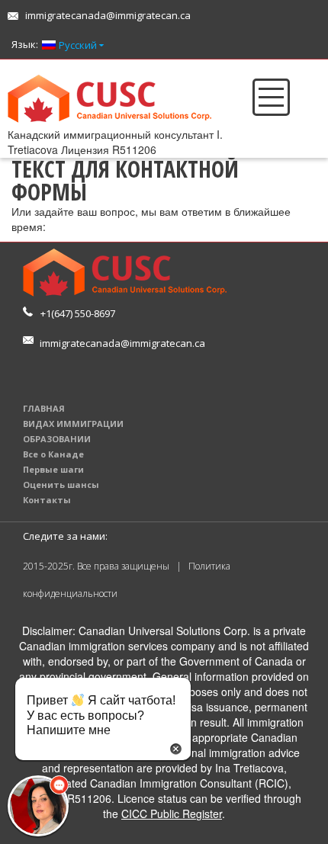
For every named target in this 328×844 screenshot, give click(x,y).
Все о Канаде (53, 454)
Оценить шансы (61, 484)
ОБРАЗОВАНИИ (57, 438)
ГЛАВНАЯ (44, 408)
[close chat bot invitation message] (176, 747)
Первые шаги (53, 469)
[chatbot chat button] (38, 805)
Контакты (47, 499)
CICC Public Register (171, 813)
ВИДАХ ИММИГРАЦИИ (73, 423)
